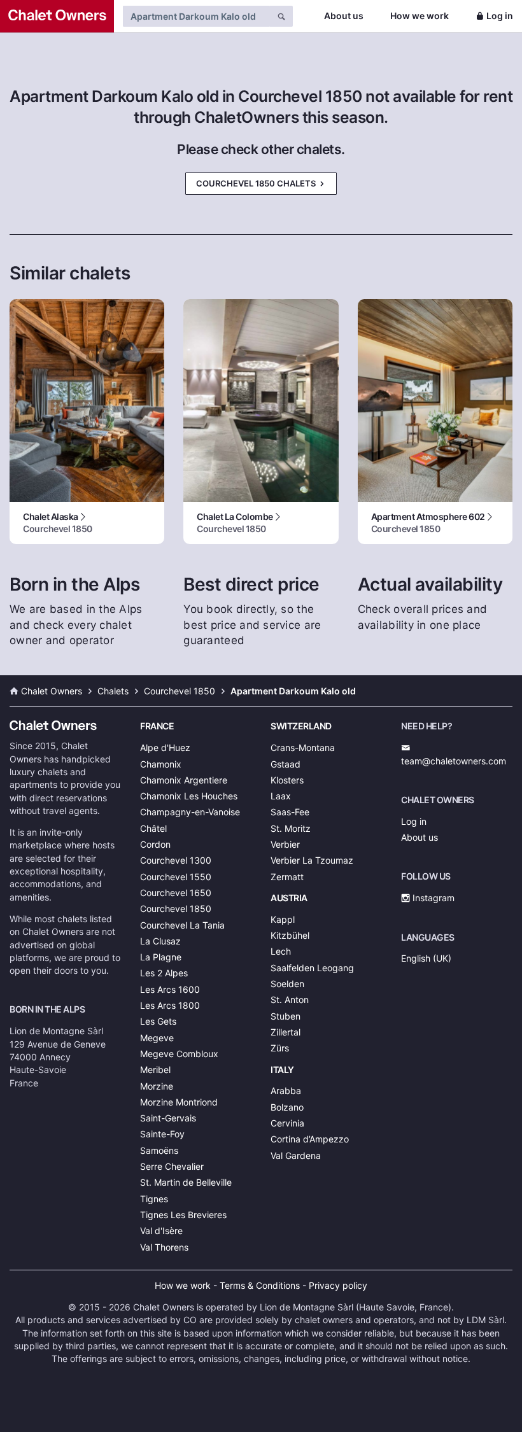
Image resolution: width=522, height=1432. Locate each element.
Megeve (157, 1037)
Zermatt (287, 876)
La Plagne (160, 956)
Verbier (285, 844)
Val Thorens (164, 1247)
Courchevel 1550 (175, 876)
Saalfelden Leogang (312, 967)
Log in (499, 15)
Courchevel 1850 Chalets (257, 183)
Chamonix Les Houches (188, 795)
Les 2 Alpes (164, 972)
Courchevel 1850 (175, 908)
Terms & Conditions (260, 1285)
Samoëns (159, 1150)
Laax (281, 795)
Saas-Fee (290, 811)
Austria (289, 897)
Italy (282, 1069)
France (157, 725)
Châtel (153, 828)
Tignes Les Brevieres (183, 1214)
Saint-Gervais (168, 1118)
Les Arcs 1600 (170, 989)
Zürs (280, 1047)
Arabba (286, 1090)
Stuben (285, 1016)
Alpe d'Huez (165, 747)
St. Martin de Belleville (186, 1182)
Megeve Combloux (179, 1053)
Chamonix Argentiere (183, 780)
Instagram (432, 897)
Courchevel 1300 (175, 860)
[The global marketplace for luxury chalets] (57, 16)
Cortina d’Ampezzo (310, 1139)
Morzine (156, 1086)
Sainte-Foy (162, 1133)
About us (343, 15)
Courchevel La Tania (182, 925)
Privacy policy (338, 1285)
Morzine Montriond (179, 1102)
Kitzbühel (290, 935)
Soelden (287, 983)
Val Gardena (296, 1155)
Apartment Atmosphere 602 (428, 522)
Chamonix (160, 764)
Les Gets (158, 1021)
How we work (419, 15)
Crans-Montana (303, 747)
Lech (281, 951)
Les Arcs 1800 (170, 1005)
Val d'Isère (161, 1230)
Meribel (155, 1069)
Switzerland (301, 725)
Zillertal (285, 1032)
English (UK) (426, 958)
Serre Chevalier (172, 1166)
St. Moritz (291, 828)
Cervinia (287, 1123)
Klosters (287, 780)
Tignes (154, 1198)
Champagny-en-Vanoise (190, 811)
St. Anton (290, 999)
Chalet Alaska (57, 522)
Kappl (283, 919)
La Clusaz (160, 941)
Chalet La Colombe (235, 522)
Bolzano (287, 1107)
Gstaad (285, 764)
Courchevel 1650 (175, 892)
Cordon (155, 844)
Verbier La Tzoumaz (312, 860)
